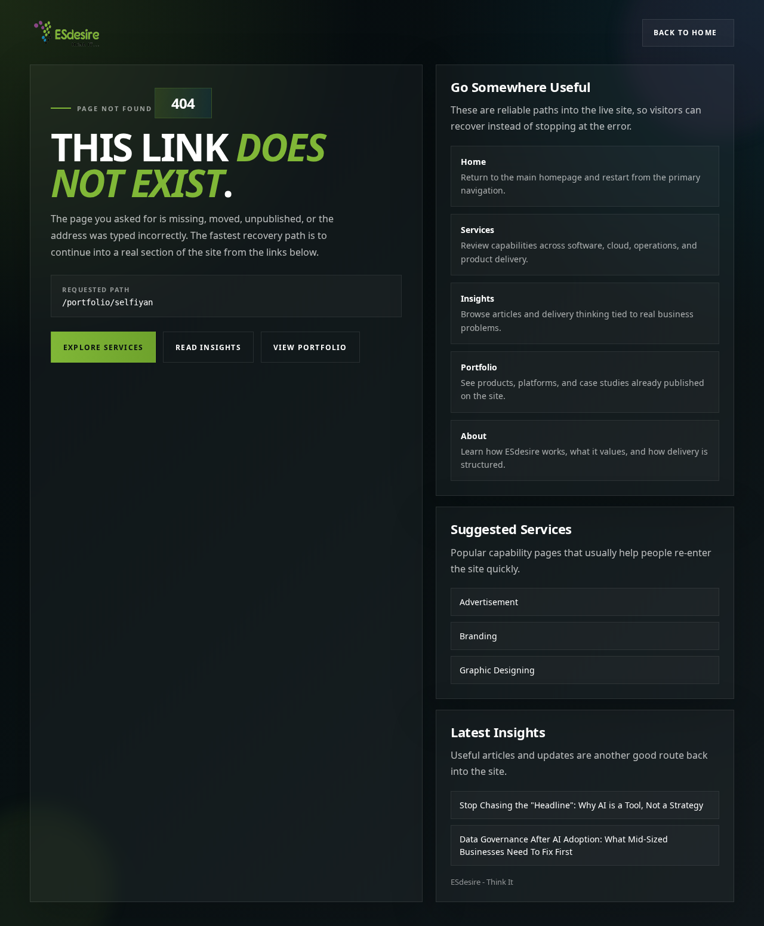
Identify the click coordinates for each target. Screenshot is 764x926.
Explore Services (103, 347)
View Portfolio (310, 347)
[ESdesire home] (66, 33)
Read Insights (208, 347)
